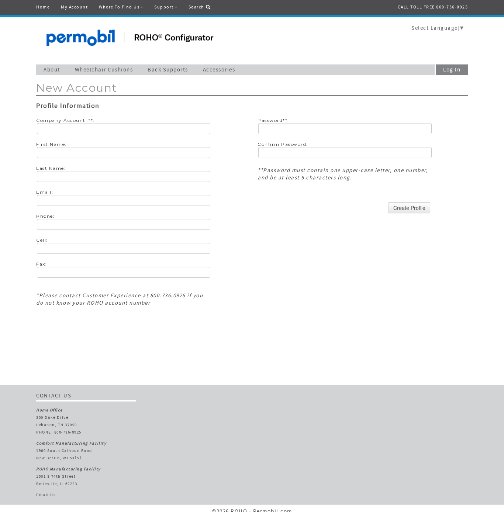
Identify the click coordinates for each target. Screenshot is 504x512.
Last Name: (51, 168)
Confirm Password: (283, 144)
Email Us (46, 495)
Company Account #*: (65, 120)
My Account (74, 7)
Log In (451, 70)
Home (43, 7)
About (52, 70)
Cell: (42, 240)
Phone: (45, 216)
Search (197, 7)
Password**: (273, 120)
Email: (44, 192)
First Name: (51, 144)
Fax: (41, 264)
